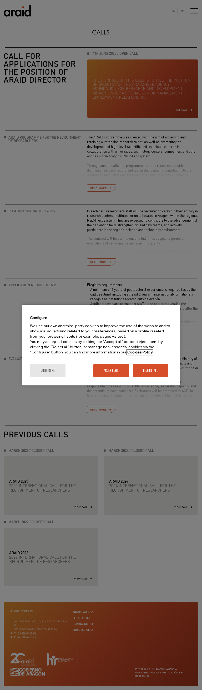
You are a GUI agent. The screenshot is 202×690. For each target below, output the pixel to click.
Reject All (150, 370)
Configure (48, 370)
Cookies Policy (140, 352)
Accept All (111, 370)
